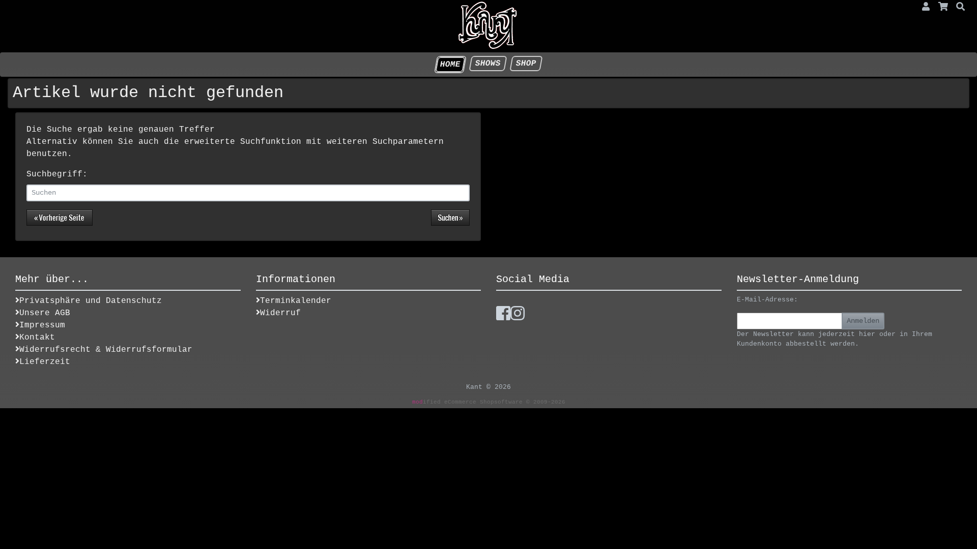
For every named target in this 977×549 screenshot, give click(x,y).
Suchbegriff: (57, 174)
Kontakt (37, 337)
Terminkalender (295, 301)
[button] (926, 7)
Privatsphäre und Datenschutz (90, 301)
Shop (526, 63)
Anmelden (863, 321)
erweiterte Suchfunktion (242, 141)
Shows (487, 63)
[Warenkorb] (943, 7)
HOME (451, 64)
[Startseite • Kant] (488, 25)
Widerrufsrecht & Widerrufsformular (105, 349)
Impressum (42, 325)
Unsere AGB (44, 313)
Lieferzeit (44, 362)
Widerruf (280, 313)
